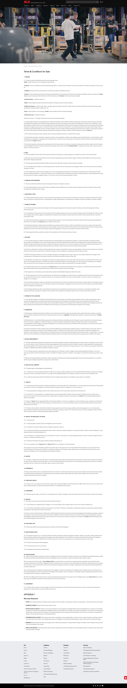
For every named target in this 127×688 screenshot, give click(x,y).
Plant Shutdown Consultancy (89, 655)
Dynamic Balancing (87, 647)
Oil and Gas (46, 661)
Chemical (66, 647)
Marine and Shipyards (48, 653)
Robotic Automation (48, 671)
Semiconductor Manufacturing (50, 674)
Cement (45, 647)
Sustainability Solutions (69, 669)
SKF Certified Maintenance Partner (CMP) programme (90, 663)
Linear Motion (67, 653)
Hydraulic (66, 650)
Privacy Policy (47, 685)
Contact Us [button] (76, 5)
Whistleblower (27, 677)
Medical (45, 655)
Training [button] (52, 5)
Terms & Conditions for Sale (35, 66)
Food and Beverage (48, 650)
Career (69, 5)
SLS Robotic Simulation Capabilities (91, 671)
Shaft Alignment (86, 666)
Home (25, 66)
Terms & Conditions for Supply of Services (31, 672)
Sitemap (52, 685)
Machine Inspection (87, 653)
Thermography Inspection (89, 669)
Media (25, 658)
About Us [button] (63, 5)
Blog (58, 5)
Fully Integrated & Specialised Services (91, 650)
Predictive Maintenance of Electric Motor (90, 659)
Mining (45, 658)
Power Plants (46, 666)
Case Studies (26, 666)
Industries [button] (38, 5)
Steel (45, 676)
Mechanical (66, 655)
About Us (26, 655)
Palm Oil (46, 663)
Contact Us (26, 663)
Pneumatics (66, 658)
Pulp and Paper (47, 669)
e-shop (32, 5)
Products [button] (26, 5)
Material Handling (68, 663)
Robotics (65, 661)
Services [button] (45, 5)
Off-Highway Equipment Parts (70, 666)
